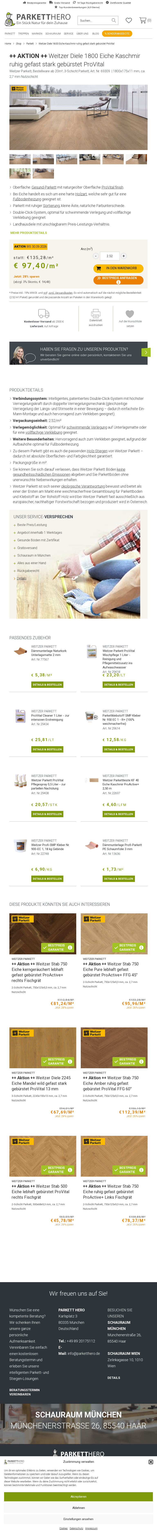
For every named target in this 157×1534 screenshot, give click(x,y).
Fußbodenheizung (27, 199)
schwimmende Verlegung (87, 427)
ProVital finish (112, 187)
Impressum (91, 1528)
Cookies (63, 1528)
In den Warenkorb (121, 268)
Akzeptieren (78, 1496)
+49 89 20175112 (81, 1341)
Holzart (81, 194)
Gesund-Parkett (44, 187)
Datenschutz (76, 1528)
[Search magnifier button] (114, 20)
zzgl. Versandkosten (61, 292)
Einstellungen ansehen (78, 1519)
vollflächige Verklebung (44, 432)
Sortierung (51, 205)
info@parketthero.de (84, 1353)
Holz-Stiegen (97, 451)
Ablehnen (78, 1508)
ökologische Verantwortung (83, 486)
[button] (151, 1462)
